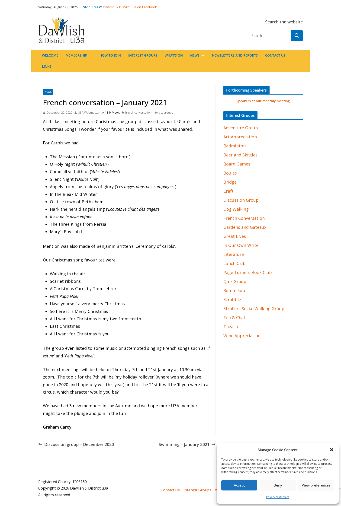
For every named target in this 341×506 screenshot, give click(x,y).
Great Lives (234, 236)
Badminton (234, 146)
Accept (239, 485)
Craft (228, 191)
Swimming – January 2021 (184, 444)
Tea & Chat (234, 317)
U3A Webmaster (89, 113)
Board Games (236, 164)
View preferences (316, 485)
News (194, 55)
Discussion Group (241, 200)
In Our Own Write (240, 245)
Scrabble (232, 299)
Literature (233, 254)
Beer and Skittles (240, 155)
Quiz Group (234, 281)
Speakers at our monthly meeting (263, 101)
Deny (277, 485)
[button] (331, 449)
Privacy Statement (277, 497)
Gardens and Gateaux (244, 227)
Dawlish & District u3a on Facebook (130, 7)
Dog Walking (236, 209)
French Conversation (244, 218)
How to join (110, 55)
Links (46, 66)
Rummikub (234, 290)
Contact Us (275, 55)
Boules (230, 173)
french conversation (138, 113)
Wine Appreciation (242, 335)
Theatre (231, 326)
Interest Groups (142, 55)
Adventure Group (240, 127)
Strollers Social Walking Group (253, 308)
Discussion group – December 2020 (79, 444)
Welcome (50, 55)
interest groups (163, 113)
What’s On (174, 55)
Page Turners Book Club (247, 272)
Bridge (230, 182)
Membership (76, 55)
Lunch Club (234, 263)
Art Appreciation (240, 137)
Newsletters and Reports (235, 55)
